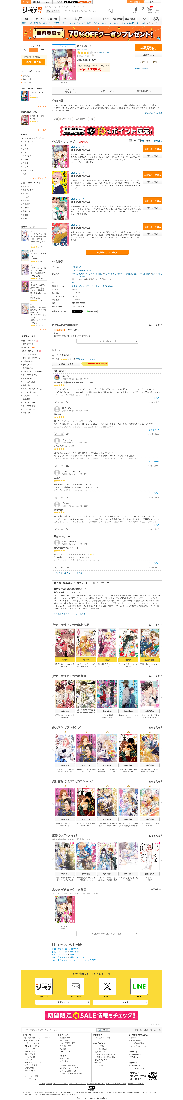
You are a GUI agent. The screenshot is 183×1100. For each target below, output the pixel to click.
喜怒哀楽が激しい (132, 274)
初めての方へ (28, 79)
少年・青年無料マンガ (31, 358)
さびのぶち (68, 771)
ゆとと (144, 666)
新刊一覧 (157, 1030)
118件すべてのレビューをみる (69, 573)
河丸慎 (25, 193)
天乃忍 (107, 666)
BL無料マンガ (28, 361)
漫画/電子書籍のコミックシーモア (37, 1038)
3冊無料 (86, 660)
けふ (93, 666)
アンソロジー (28, 186)
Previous (54, 645)
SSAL (82, 712)
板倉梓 (149, 880)
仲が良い (120, 274)
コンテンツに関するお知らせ (71, 1074)
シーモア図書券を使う (68, 1065)
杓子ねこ (153, 771)
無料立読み (65, 711)
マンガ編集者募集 (137, 1043)
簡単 (142, 141)
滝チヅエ (33, 273)
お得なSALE (28, 365)
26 (78, 712)
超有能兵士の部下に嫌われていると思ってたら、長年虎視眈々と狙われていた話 (38, 290)
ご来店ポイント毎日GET (32, 372)
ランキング (29, 348)
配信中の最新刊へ (143, 68)
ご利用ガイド (28, 76)
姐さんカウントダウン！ (37, 93)
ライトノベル (104, 19)
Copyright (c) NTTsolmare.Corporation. (91, 1098)
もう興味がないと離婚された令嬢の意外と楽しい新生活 (38, 236)
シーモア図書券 (29, 406)
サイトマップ (100, 1065)
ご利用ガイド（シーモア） (105, 1054)
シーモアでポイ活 (30, 375)
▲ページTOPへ (156, 1024)
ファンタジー (28, 142)
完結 (56, 119)
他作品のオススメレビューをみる (70, 614)
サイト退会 (64, 1061)
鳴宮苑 (32, 119)
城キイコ (90, 880)
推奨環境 (98, 1063)
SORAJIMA (80, 666)
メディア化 (143, 19)
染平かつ (154, 666)
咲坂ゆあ (146, 717)
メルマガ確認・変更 (67, 1043)
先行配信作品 (28, 368)
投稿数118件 (101, 53)
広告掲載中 (80, 119)
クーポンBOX (65, 1052)
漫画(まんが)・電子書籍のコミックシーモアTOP (40, 23)
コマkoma (34, 259)
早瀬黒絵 (82, 880)
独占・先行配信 (31, 1065)
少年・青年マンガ (32, 1040)
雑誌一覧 (138, 1030)
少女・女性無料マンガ (31, 354)
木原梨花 (135, 826)
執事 (24, 174)
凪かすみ (33, 323)
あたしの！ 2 (77, 172)
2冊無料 (65, 660)
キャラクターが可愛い (94, 274)
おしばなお (101, 880)
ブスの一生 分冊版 (37, 116)
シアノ (42, 320)
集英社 (89, 23)
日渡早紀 (26, 204)
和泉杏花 (33, 242)
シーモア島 (58, 2)
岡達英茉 (109, 880)
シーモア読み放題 (31, 1076)
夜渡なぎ (88, 666)
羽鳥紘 (109, 826)
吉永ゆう (26, 208)
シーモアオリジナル (33, 1063)
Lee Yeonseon (90, 712)
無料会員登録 (135, 2)
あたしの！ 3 (77, 198)
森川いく (102, 826)
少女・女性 (52, 19)
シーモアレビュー (31, 1079)
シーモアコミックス (78, 19)
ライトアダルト (156, 19)
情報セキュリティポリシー (77, 1084)
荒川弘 (25, 218)
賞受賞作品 (27, 378)
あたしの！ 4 (77, 224)
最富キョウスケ (29, 190)
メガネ (25, 167)
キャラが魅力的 (78, 274)
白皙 (114, 826)
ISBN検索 (123, 1084)
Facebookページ (136, 1054)
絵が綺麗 (82, 277)
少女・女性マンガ (68, 23)
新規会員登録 (65, 1038)
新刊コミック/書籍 (28, 341)
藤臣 (120, 826)
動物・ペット (28, 170)
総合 (27, 19)
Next (160, 646)
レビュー (47, 2)
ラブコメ (26, 149)
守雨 (148, 666)
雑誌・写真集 (130, 19)
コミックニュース (30, 403)
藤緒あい (26, 211)
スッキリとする (110, 274)
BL (65, 19)
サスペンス (27, 156)
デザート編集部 (107, 717)
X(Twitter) (134, 1057)
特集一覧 (26, 385)
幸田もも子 (82, 49)
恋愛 (24, 145)
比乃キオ (153, 717)
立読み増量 (149, 660)
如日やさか (64, 666)
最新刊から (158, 141)
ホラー (25, 160)
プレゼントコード (30, 409)
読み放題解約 (65, 1058)
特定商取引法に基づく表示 (96, 1084)
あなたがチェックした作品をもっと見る (107, 934)
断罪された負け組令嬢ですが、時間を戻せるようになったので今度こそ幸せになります (38, 312)
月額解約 (63, 1056)
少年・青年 (40, 19)
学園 (24, 152)
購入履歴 (63, 1049)
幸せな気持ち (145, 274)
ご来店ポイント (63, 1002)
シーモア (26, 2)
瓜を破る (149, 878)
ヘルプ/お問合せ (101, 1049)
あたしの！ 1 (77, 146)
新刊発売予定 (28, 344)
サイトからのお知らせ (68, 1071)
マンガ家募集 (135, 1040)
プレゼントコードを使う (69, 1068)
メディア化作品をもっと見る (107, 341)
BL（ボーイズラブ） (33, 1046)
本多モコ (33, 298)
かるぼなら (127, 826)
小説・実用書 (117, 19)
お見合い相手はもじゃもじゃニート (38, 269)
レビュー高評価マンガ (31, 392)
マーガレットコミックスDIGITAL (122, 23)
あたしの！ (141, 23)
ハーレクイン (30, 1060)
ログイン (152, 2)
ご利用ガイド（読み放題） (105, 1057)
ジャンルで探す (53, 11)
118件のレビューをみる (85, 359)
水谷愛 (25, 215)
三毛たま (128, 717)
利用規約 (49, 1084)
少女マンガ (81, 23)
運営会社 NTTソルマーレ (136, 1084)
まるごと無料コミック (29, 351)
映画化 (89, 270)
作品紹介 (133, 1038)
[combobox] (87, 11)
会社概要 (42, 1084)
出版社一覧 (148, 1030)
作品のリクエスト (102, 1060)
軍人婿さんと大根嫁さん (38, 255)
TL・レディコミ (31, 1049)
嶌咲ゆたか (34, 320)
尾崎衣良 (26, 201)
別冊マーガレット (101, 23)
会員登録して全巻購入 (107, 252)
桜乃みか (26, 197)
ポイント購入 (65, 1040)
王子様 (25, 163)
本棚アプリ (27, 413)
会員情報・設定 (66, 1046)
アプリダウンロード (103, 1038)
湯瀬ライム (144, 771)
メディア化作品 (29, 382)
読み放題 (36, 2)
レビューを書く (84, 56)
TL (91, 19)
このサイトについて (112, 1084)
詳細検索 (26, 399)
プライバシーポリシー (60, 1084)
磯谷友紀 (128, 666)
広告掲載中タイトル (30, 396)
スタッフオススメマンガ (32, 389)
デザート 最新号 (107, 715)
